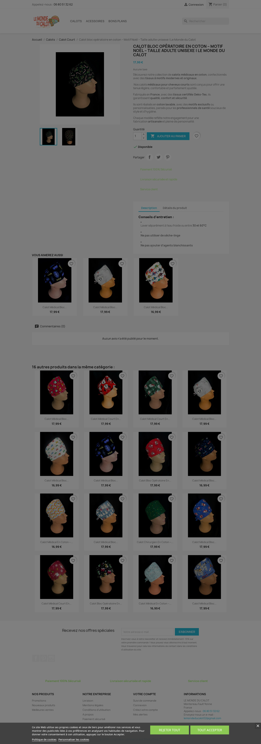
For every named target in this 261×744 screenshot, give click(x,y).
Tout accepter (209, 730)
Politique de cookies (44, 739)
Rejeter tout (169, 730)
